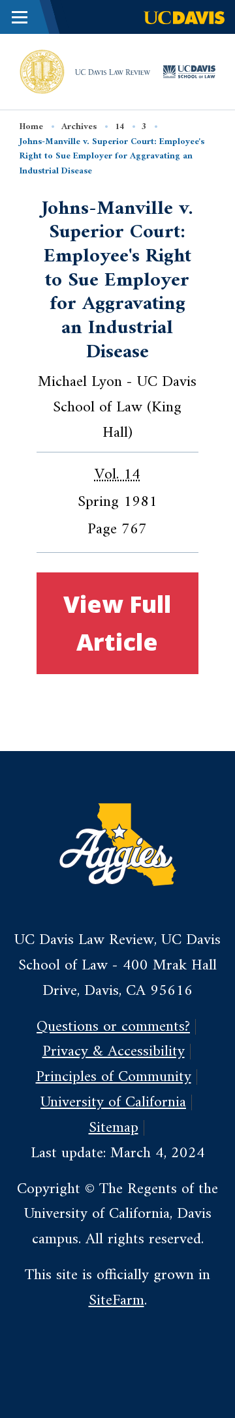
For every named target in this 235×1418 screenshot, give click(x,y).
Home (31, 127)
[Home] (42, 71)
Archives (79, 127)
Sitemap (113, 1128)
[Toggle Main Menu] (19, 17)
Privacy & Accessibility (113, 1051)
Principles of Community (113, 1077)
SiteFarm (116, 1300)
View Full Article (117, 623)
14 (119, 127)
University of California (113, 1102)
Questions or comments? (113, 1027)
